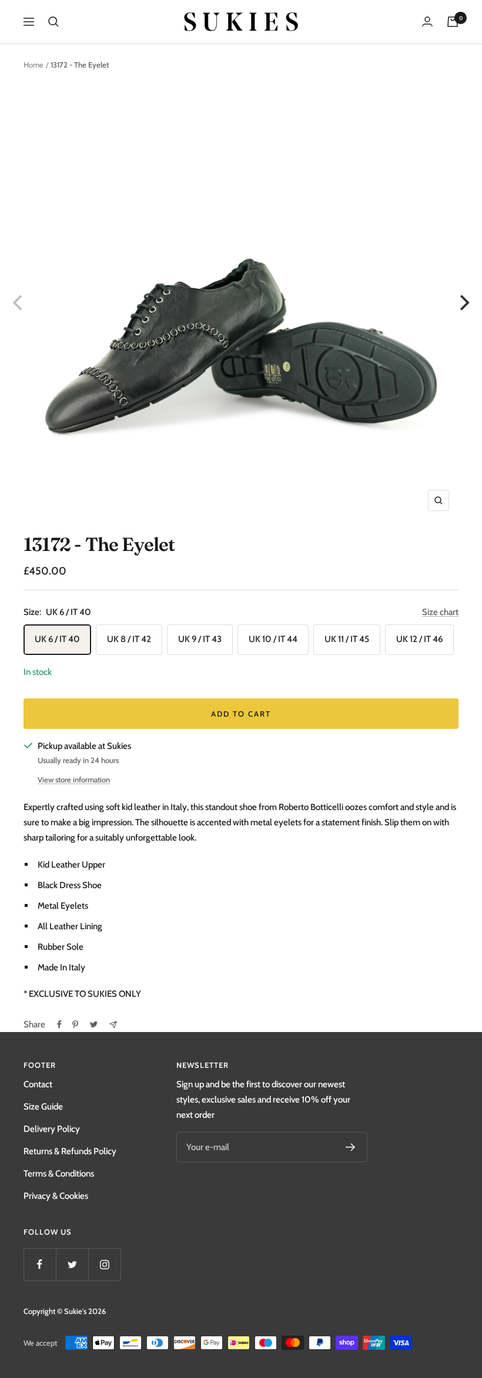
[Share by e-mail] (113, 1025)
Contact (38, 1084)
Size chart (440, 612)
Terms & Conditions (59, 1173)
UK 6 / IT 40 (57, 639)
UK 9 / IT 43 (200, 639)
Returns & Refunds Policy (70, 1151)
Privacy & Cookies (56, 1196)
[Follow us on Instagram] (104, 1264)
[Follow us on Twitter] (72, 1264)
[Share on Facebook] (59, 1024)
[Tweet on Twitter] (94, 1024)
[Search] (53, 21)
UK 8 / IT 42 (129, 639)
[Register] (351, 1147)
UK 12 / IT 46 (419, 639)
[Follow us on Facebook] (40, 1264)
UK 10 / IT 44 (273, 639)
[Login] (427, 21)
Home (33, 64)
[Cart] (452, 21)
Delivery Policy (52, 1129)
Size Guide (43, 1106)
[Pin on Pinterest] (75, 1024)
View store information (74, 779)
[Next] (463, 303)
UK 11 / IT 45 (346, 639)
